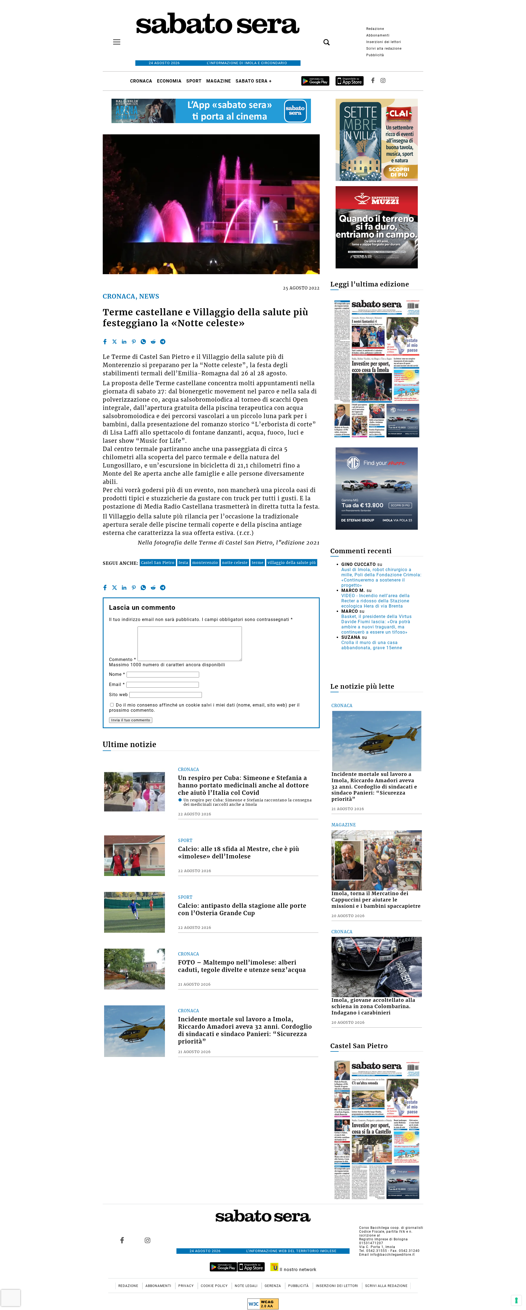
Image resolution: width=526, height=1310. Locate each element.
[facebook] (105, 341)
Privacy (186, 1286)
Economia (169, 81)
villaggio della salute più (292, 562)
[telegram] (162, 341)
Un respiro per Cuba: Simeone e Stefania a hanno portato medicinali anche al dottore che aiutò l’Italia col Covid (243, 785)
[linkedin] (124, 341)
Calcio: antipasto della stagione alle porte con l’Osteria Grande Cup (242, 909)
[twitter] (114, 341)
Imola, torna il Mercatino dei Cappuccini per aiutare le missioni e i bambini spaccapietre (376, 900)
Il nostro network (297, 1269)
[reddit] (153, 341)
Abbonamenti (378, 35)
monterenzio (205, 562)
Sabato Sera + (254, 81)
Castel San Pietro (158, 562)
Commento (122, 659)
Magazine (218, 81)
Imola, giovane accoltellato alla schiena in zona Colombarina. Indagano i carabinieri (373, 1006)
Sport (194, 81)
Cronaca (141, 81)
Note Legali (247, 1286)
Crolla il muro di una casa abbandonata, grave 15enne (371, 645)
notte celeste (235, 562)
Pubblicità (375, 55)
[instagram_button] (383, 81)
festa (183, 562)
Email (117, 684)
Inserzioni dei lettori (383, 42)
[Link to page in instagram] (147, 1240)
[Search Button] (318, 39)
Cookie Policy (215, 1286)
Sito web (118, 694)
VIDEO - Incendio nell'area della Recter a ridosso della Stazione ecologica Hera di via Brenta (375, 601)
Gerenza (273, 1286)
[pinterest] (133, 341)
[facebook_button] (373, 81)
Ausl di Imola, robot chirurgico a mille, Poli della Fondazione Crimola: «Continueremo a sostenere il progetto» (381, 577)
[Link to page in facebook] (122, 1240)
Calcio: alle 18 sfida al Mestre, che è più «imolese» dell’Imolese (238, 853)
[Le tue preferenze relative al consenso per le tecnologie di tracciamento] (516, 1300)
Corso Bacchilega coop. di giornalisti (391, 1228)
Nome (117, 674)
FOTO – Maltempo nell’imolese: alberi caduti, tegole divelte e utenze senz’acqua (242, 966)
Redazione (375, 29)
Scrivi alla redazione (384, 48)
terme (258, 562)
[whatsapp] (143, 341)
